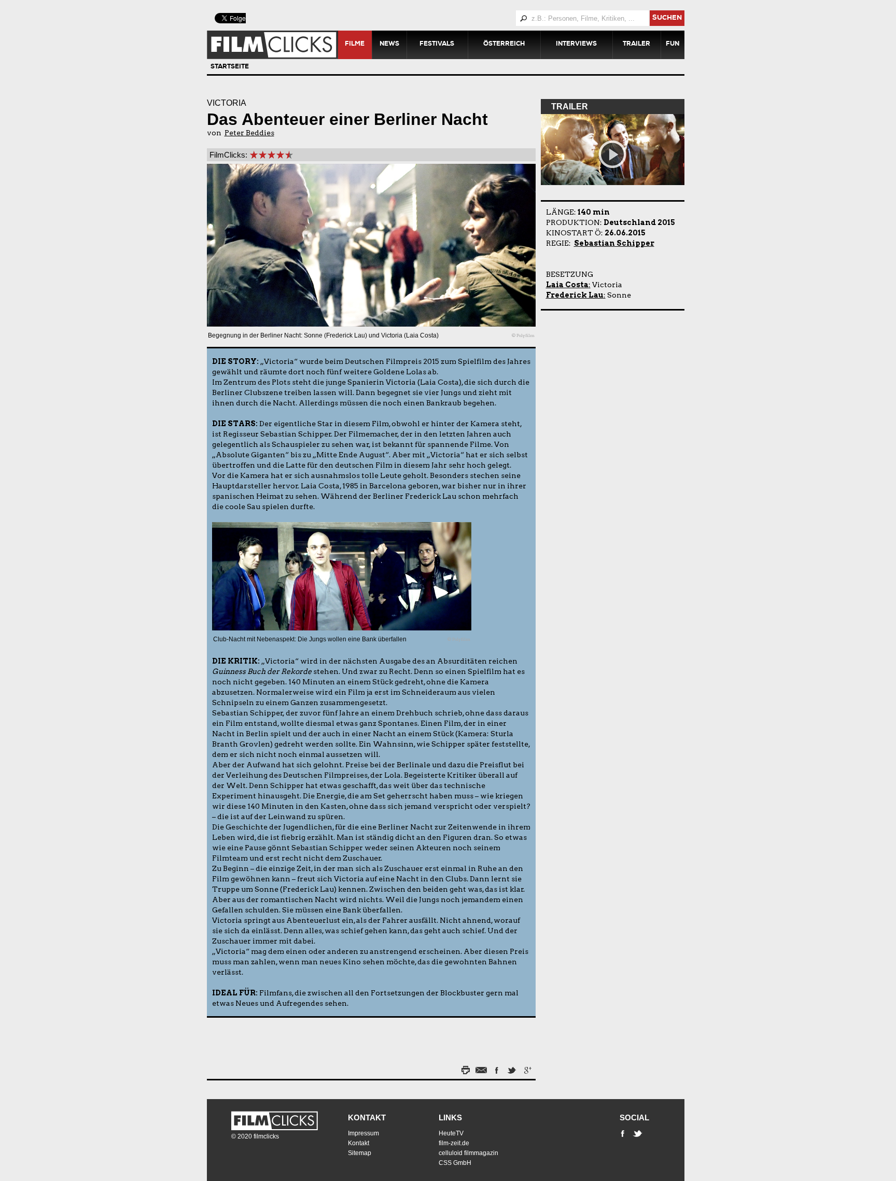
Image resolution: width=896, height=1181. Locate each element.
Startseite (230, 67)
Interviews (576, 44)
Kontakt (367, 1117)
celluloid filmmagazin (468, 1153)
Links (450, 1117)
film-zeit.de (454, 1143)
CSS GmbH (455, 1162)
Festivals (436, 44)
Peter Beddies (249, 133)
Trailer (636, 44)
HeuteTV (451, 1133)
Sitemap (359, 1153)
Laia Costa (567, 284)
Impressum (363, 1133)
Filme (355, 44)
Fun (672, 44)
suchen (667, 18)
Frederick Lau (575, 295)
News (389, 44)
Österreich (504, 44)
